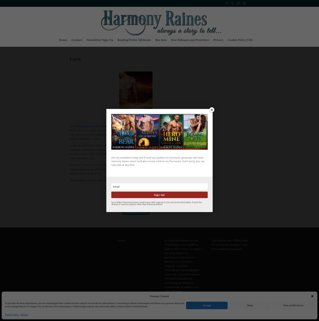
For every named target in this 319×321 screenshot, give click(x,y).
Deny (250, 305)
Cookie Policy (12, 314)
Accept (207, 305)
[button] (312, 296)
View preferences (293, 305)
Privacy (24, 314)
